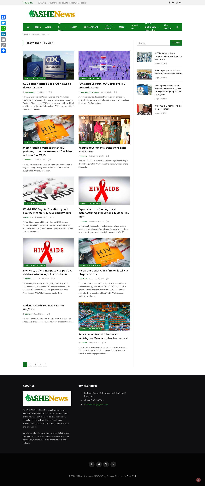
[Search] (177, 27)
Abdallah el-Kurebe (90, 92)
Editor (28, 160)
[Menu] (28, 27)
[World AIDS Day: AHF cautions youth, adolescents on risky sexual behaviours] (48, 190)
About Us (134, 27)
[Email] (3, 39)
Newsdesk (29, 92)
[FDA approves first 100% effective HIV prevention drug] (104, 65)
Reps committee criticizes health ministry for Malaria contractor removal (103, 336)
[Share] (3, 50)
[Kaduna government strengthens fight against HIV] (104, 129)
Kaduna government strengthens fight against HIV (102, 150)
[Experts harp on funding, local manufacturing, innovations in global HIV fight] (104, 190)
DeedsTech (131, 476)
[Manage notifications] (198, 480)
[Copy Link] (3, 45)
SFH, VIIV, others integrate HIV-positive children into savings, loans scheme (47, 273)
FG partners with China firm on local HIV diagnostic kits (103, 273)
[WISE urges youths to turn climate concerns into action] (144, 74)
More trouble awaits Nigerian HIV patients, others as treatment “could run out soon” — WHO (48, 152)
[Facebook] (3, 17)
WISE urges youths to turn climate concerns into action (62, 3)
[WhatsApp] (3, 28)
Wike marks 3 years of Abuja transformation (168, 108)
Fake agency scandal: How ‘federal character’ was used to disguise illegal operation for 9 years (168, 90)
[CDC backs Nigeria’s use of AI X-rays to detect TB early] (48, 65)
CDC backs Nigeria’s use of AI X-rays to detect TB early (47, 86)
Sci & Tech (60, 27)
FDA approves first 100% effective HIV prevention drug (102, 86)
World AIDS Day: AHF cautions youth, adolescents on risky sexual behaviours (47, 211)
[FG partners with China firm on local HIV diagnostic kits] (104, 252)
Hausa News (108, 27)
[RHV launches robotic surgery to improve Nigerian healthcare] (144, 57)
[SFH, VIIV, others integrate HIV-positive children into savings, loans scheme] (48, 252)
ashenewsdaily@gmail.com (96, 404)
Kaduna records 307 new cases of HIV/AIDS (43, 307)
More (122, 26)
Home (37, 26)
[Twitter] (3, 23)
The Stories (168, 27)
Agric (48, 26)
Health (73, 26)
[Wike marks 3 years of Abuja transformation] (144, 109)
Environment (91, 26)
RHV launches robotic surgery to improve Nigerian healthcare (168, 56)
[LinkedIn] (3, 34)
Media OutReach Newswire (150, 27)
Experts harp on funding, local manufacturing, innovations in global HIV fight (104, 213)
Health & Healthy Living (35, 78)
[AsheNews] (52, 14)
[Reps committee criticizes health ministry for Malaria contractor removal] (104, 316)
